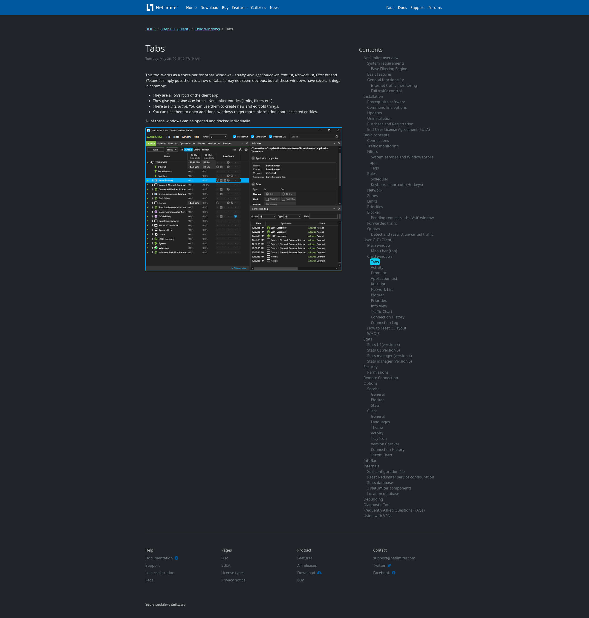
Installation (373, 96)
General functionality (385, 79)
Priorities (375, 206)
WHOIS (373, 333)
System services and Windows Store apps (401, 159)
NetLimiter (168, 7)
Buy (225, 7)
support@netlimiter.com (394, 558)
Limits (372, 201)
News (275, 7)
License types (233, 572)
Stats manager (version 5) (389, 361)
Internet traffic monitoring (394, 85)
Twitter (379, 565)
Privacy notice (233, 580)
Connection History (387, 317)
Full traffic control (386, 90)
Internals (371, 466)
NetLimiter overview (381, 57)
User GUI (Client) (175, 28)
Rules (372, 173)
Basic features (379, 74)
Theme (377, 427)
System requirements (386, 63)
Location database (383, 493)
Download (209, 7)
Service (373, 388)
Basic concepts (376, 134)
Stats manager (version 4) (389, 355)
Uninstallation (379, 118)
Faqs (390, 7)
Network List (382, 289)
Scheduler (379, 179)
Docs (402, 7)
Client (372, 410)
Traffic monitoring (383, 146)
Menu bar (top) (384, 250)
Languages (380, 421)
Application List (384, 278)
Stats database (380, 482)
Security (371, 366)
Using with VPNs (378, 515)
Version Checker (385, 443)
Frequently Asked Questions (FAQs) (394, 510)
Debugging (373, 499)
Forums (435, 7)
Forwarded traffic (382, 223)
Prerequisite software (386, 101)
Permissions (378, 372)
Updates (374, 112)
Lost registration (159, 572)
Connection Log (384, 322)
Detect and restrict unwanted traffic (402, 234)
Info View (379, 306)
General (378, 394)
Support (417, 7)
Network (374, 190)
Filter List (379, 272)
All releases (307, 565)
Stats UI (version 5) (383, 350)
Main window (379, 245)
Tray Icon (379, 438)
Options (371, 383)
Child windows (207, 28)
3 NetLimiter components (389, 488)
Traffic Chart (381, 311)
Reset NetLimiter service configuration (400, 477)
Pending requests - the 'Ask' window (402, 217)
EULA (225, 565)
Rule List (378, 283)
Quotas (373, 228)
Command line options (387, 107)
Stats (368, 339)
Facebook (381, 572)
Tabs (375, 261)
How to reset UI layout (386, 328)
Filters (372, 151)
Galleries (258, 7)
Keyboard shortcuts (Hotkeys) (397, 184)
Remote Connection (381, 377)
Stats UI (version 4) (383, 344)
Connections (378, 140)
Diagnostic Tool (377, 504)
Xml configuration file (386, 471)
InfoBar (370, 460)
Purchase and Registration (390, 123)
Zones (372, 195)
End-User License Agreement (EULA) (398, 129)
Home (191, 7)
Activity (377, 267)
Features (239, 7)
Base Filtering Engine (389, 68)
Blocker (373, 212)
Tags (375, 168)
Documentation (159, 558)
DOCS (150, 28)
